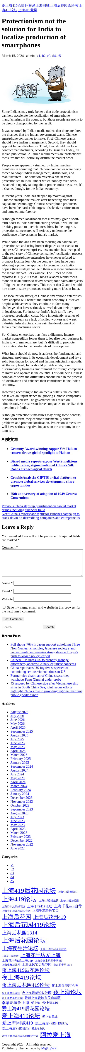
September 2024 (21, 766)
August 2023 (19, 813)
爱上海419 (50, 1003)
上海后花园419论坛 (29, 924)
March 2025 (18, 755)
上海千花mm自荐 (68, 906)
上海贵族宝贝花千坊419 (48, 960)
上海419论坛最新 (48, 900)
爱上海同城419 (17, 1023)
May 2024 (17, 778)
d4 (54, 56)
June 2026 (17, 720)
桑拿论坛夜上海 (15, 1002)
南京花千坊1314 (62, 964)
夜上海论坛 (67, 992)
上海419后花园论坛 (29, 890)
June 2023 (17, 821)
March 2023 (18, 833)
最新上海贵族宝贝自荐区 (43, 998)
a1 (38, 56)
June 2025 (17, 743)
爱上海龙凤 (38, 1028)
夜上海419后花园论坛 (26, 970)
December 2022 (21, 840)
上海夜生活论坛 (20, 948)
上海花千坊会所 (10, 956)
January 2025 (19, 762)
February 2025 (20, 758)
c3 (49, 56)
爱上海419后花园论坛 (26, 1008)
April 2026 (18, 727)
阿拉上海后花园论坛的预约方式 (20, 1036)
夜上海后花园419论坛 (26, 985)
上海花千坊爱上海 (40, 955)
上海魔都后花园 (11, 964)
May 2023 (17, 825)
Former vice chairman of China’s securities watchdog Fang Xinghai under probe (39, 677)
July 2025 (17, 739)
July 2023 (17, 817)
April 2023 (18, 829)
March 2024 (18, 786)
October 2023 (19, 805)
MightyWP (48, 1048)
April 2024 (18, 782)
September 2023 (21, 809)
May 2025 (17, 747)
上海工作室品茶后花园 (53, 949)
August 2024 (19, 770)
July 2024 (17, 774)
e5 (59, 56)
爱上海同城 (50, 1016)
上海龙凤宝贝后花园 (36, 964)
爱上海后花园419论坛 (51, 1023)
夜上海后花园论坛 (65, 985)
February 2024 (20, 790)
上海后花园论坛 (24, 940)
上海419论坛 (19, 899)
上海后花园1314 (19, 933)
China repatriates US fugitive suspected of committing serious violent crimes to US (39, 669)
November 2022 (21, 844)
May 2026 (17, 723)
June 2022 (17, 848)
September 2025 (21, 731)
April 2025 (18, 751)
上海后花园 (16, 916)
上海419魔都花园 (69, 900)
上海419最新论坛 (67, 891)
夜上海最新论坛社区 (36, 993)
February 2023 (20, 836)
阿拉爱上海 (55, 1034)
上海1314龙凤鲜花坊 (13, 906)
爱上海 (35, 1003)
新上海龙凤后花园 (12, 998)
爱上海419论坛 (21, 1016)
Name (7, 583)
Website (7, 599)
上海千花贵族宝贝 (45, 910)
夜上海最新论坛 (11, 993)
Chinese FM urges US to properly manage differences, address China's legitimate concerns (43, 662)
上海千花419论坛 (39, 906)
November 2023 (21, 801)
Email (7, 591)
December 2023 (21, 797)
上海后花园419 (49, 917)
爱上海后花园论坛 (16, 1028)
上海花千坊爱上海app (17, 960)
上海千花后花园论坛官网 (16, 910)
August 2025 (19, 735)
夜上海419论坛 (21, 977)
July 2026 (17, 716)
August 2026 (19, 712)
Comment (10, 547)
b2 (44, 56)
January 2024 (19, 794)
